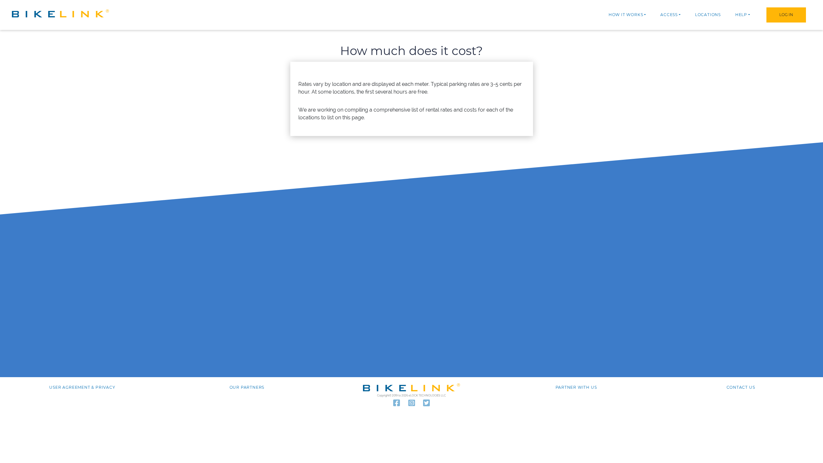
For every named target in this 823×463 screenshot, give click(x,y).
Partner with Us (576, 387)
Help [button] (741, 14)
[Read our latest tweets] (426, 403)
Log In (786, 14)
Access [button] (669, 14)
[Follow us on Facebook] (396, 403)
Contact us (741, 387)
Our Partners (247, 387)
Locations (708, 14)
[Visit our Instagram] (411, 403)
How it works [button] (626, 14)
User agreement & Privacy (82, 387)
